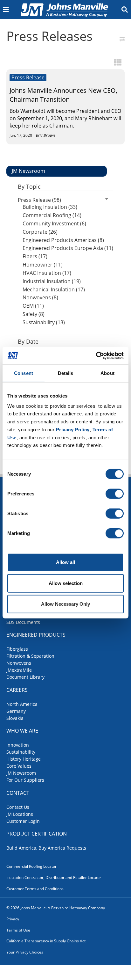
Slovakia (15, 718)
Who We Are (22, 730)
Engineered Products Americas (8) (63, 240)
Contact (17, 792)
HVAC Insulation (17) (47, 272)
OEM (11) (33, 305)
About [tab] (107, 373)
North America (22, 704)
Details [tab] (65, 373)
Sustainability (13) (44, 322)
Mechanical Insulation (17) (54, 289)
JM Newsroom (21, 773)
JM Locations (19, 814)
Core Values (18, 766)
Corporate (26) (40, 231)
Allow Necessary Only (65, 604)
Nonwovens (18, 663)
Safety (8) (34, 314)
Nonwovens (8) (40, 297)
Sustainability (20, 752)
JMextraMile (19, 670)
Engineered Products (36, 634)
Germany (16, 711)
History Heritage (23, 759)
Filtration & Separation (30, 656)
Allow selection (66, 583)
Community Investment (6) (54, 223)
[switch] (115, 494)
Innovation (17, 745)
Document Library (25, 677)
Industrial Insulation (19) (52, 281)
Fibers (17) (35, 256)
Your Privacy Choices (24, 952)
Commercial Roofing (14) (52, 215)
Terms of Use (18, 930)
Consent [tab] (23, 373)
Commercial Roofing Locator (31, 866)
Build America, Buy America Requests (46, 848)
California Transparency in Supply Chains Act (46, 941)
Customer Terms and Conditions (35, 888)
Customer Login (23, 821)
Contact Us (17, 807)
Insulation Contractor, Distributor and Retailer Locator (53, 877)
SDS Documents (23, 622)
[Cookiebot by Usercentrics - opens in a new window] (96, 355)
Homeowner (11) (43, 264)
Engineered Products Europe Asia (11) (68, 248)
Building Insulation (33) (50, 206)
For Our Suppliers (25, 780)
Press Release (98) (39, 199)
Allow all (65, 562)
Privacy (12, 919)
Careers (17, 689)
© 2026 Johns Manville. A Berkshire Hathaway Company (55, 907)
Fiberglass (17, 649)
